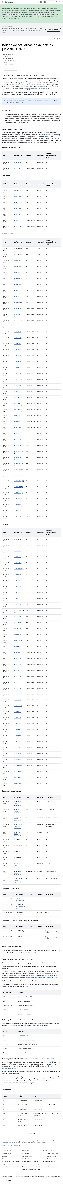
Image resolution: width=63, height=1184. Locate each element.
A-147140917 (17, 362)
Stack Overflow (47, 1164)
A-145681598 (17, 771)
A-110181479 (17, 610)
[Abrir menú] (2, 2)
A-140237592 (17, 190)
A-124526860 (18, 162)
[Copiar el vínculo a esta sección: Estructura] (11, 176)
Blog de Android (26, 1158)
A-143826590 (17, 284)
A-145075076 (18, 499)
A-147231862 (17, 403)
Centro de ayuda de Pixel (49, 1156)
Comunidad (17, 1176)
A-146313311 (17, 196)
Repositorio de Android (8, 1153)
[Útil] (57, 39)
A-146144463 (17, 616)
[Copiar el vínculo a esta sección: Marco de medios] (17, 234)
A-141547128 (17, 730)
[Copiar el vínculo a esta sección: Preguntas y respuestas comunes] (35, 960)
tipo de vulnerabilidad (45, 135)
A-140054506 (18, 320)
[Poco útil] (60, 39)
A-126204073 (18, 640)
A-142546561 (17, 688)
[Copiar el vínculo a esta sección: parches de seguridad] (24, 129)
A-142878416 (17, 545)
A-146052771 (17, 332)
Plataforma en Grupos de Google (31, 1164)
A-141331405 (17, 551)
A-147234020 (18, 409)
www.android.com (47, 1158)
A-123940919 (17, 308)
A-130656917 (17, 296)
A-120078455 (18, 569)
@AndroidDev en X (27, 1156)
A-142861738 (17, 356)
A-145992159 (17, 350)
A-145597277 (17, 670)
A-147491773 (17, 421)
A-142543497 (17, 676)
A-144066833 (17, 777)
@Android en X (26, 1153)
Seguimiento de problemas (50, 1166)
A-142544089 (18, 706)
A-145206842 (18, 208)
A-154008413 (18, 314)
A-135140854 (17, 427)
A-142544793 (17, 338)
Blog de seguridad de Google (30, 1161)
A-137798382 (17, 272)
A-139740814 (17, 724)
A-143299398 (17, 753)
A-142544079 (18, 682)
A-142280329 (17, 581)
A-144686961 (17, 385)
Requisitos (4, 1156)
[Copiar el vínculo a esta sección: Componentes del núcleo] (22, 791)
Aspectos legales (26, 1176)
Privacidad (41, 1176)
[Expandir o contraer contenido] (13, 54)
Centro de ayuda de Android (50, 1153)
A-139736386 (17, 592)
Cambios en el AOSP (14, 18)
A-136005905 (18, 302)
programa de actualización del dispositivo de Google (39, 978)
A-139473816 (17, 326)
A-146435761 (17, 664)
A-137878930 (17, 290)
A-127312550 (17, 475)
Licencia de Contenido (7, 1142)
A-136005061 (17, 783)
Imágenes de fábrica (7, 1164)
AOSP (3, 39)
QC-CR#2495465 (20, 906)
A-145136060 (17, 563)
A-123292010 (17, 557)
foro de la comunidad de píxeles (27, 952)
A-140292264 (18, 765)
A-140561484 (17, 368)
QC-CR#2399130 (20, 900)
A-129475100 (18, 226)
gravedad (56, 135)
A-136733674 (17, 260)
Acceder (58, 2)
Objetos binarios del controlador (10, 1166)
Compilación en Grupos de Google (31, 1166)
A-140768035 (18, 736)
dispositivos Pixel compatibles (33, 81)
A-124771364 (17, 433)
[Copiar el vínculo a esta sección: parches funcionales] (22, 947)
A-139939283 (17, 511)
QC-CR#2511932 (20, 914)
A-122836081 (17, 646)
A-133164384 (17, 344)
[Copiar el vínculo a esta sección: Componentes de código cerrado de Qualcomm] (40, 920)
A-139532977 (17, 598)
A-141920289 (17, 575)
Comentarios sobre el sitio (53, 1176)
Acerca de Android (7, 1176)
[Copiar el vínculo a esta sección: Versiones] (13, 1090)
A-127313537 (17, 487)
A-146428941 (17, 517)
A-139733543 (17, 587)
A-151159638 (17, 266)
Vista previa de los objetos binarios (11, 1161)
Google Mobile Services (49, 1161)
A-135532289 (17, 415)
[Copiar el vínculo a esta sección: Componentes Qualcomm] (23, 888)
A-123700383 (17, 457)
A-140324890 (18, 278)
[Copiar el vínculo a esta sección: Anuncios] (12, 111)
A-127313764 (17, 481)
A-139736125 (17, 741)
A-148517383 (17, 168)
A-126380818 (17, 493)
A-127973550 (17, 439)
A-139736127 (17, 718)
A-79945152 (17, 759)
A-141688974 (17, 505)
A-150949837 (17, 220)
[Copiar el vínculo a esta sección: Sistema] (10, 525)
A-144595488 (18, 379)
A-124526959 (17, 445)
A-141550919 (17, 712)
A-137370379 (17, 391)
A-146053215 (17, 658)
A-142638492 (17, 700)
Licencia (34, 1176)
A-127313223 (17, 469)
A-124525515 (17, 451)
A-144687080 (18, 373)
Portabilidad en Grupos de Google (31, 1169)
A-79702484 (17, 747)
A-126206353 (17, 604)
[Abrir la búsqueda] (38, 2)
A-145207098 (18, 202)
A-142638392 (17, 694)
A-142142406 (18, 397)
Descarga (4, 1158)
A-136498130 (17, 634)
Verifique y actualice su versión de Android (36, 89)
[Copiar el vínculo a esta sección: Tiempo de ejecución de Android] (28, 148)
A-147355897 (17, 622)
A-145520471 (17, 652)
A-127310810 (17, 463)
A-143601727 (17, 628)
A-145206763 (17, 214)
